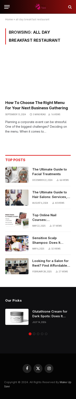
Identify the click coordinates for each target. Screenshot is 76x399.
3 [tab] (38, 334)
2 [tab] (34, 334)
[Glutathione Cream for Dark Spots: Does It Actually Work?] (16, 317)
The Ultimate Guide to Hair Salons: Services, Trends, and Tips (49, 196)
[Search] (69, 7)
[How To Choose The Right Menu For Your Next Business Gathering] (38, 75)
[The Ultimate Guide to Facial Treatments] (16, 175)
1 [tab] (30, 334)
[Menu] (7, 7)
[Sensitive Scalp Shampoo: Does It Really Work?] (16, 243)
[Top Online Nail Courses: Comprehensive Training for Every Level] (16, 220)
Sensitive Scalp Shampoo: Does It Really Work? (46, 242)
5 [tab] (46, 334)
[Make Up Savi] (40, 7)
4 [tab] (42, 334)
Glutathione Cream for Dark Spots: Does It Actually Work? (49, 316)
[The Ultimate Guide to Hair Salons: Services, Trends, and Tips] (16, 198)
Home (9, 19)
